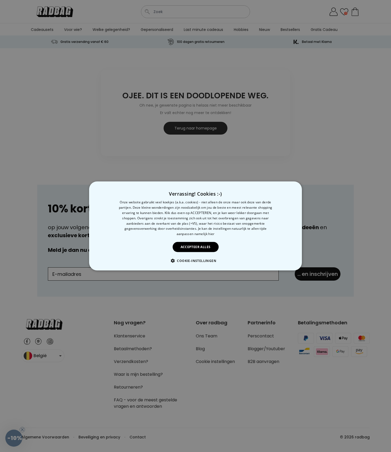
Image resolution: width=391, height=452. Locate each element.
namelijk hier (204, 234)
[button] (195, 260)
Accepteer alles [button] (196, 247)
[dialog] (195, 226)
